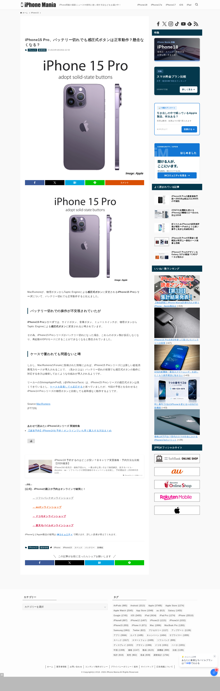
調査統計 (161, 655)
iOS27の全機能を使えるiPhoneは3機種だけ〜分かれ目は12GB (185, 212)
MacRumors (43, 404)
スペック (78, 548)
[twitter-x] (164, 24)
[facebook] (158, 24)
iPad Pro (167, 615)
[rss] (196, 24)
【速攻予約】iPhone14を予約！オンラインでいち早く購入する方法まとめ (69, 430)
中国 (119, 650)
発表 (145, 655)
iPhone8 (120, 620)
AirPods (120, 605)
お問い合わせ (76, 667)
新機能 (100, 548)
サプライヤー (179, 635)
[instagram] (170, 24)
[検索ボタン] (196, 5)
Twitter (139, 630)
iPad (150, 615)
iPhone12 (139, 620)
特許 (118, 655)
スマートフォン (143, 640)
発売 (132, 655)
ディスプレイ (123, 645)
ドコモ (161, 645)
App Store (144, 610)
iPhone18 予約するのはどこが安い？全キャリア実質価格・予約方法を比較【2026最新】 (96, 462)
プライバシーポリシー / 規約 (124, 667)
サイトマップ (147, 667)
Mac (155, 625)
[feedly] (189, 24)
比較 (178, 650)
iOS (136, 615)
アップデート (181, 630)
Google (120, 615)
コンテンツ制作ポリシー (96, 667)
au (161, 610)
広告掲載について (164, 667)
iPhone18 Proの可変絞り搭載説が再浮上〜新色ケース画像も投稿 (185, 240)
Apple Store (175, 605)
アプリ (120, 635)
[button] (34, 182)
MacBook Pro (174, 625)
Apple (155, 605)
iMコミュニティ (65, 534)
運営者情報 (61, 667)
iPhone (57, 548)
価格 (133, 650)
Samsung (122, 630)
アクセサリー (158, 630)
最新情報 (42, 50)
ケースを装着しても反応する (66, 386)
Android (138, 605)
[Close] (2, 675)
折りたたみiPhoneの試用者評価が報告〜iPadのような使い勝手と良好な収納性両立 (185, 226)
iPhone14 (178, 620)
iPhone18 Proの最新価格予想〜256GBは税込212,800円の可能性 (185, 198)
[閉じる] (214, 656)
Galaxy (175, 610)
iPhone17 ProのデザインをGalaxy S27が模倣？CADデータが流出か (185, 254)
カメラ (136, 635)
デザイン (144, 645)
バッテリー (90, 548)
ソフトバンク (166, 640)
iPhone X (139, 625)
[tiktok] (177, 24)
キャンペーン (156, 635)
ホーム (50, 667)
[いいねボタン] (31, 441)
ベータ (178, 645)
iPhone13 (158, 620)
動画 (148, 650)
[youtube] (183, 24)
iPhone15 (32, 50)
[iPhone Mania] (38, 4)
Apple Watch (123, 610)
